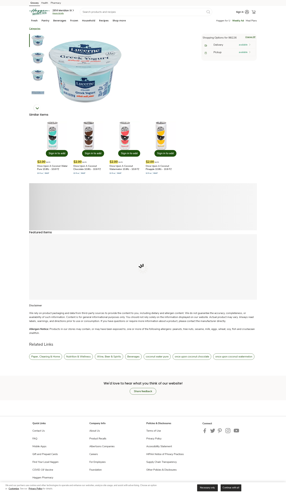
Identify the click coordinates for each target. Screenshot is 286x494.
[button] (63, 10)
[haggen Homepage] (39, 12)
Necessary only (207, 487)
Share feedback (143, 391)
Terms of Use (153, 430)
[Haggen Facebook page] (205, 430)
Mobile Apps (39, 446)
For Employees (97, 462)
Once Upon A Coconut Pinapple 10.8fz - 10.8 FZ (159, 167)
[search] (208, 12)
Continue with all (231, 487)
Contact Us (38, 430)
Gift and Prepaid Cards (45, 454)
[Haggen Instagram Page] (228, 430)
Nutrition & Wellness (78, 356)
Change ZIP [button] (250, 37)
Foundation (95, 469)
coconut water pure (157, 356)
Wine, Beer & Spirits (109, 356)
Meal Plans (251, 20)
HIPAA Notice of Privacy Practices (165, 454)
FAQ (34, 438)
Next (37, 108)
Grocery (34, 2)
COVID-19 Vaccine (42, 469)
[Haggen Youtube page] (236, 430)
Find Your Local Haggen (45, 462)
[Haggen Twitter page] (212, 430)
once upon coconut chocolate (192, 356)
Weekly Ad (238, 20)
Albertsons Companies (102, 446)
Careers (93, 454)
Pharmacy (56, 2)
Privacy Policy (154, 438)
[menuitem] (34, 20)
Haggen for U (223, 20)
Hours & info (58, 13)
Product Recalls (97, 438)
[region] (143, 488)
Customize (14, 488)
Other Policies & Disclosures (161, 469)
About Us (94, 430)
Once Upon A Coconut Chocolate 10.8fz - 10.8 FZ (87, 167)
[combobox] (146, 12)
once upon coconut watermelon (233, 356)
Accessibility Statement (159, 446)
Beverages (133, 356)
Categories (34, 28)
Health (44, 2)
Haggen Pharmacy (42, 477)
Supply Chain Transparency (161, 462)
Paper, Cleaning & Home (45, 356)
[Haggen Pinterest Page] (220, 430)
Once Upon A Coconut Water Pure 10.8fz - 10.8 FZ (52, 167)
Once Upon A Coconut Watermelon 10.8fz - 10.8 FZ (124, 167)
